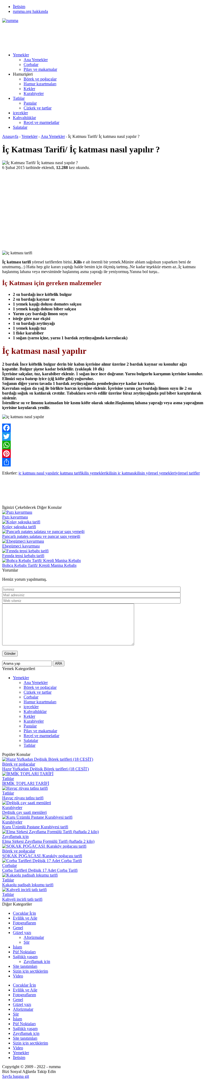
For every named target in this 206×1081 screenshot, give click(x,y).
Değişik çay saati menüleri (24, 812)
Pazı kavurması (15, 517)
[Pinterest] (103, 453)
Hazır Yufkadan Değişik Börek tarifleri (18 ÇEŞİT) (45, 769)
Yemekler (21, 55)
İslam (17, 947)
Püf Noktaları (24, 952)
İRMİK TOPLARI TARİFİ (25, 783)
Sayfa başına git (15, 1076)
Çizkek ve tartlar (38, 108)
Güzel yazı (22, 932)
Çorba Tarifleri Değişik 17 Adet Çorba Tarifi (40, 870)
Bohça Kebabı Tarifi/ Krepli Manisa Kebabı (39, 565)
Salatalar (20, 127)
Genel (18, 927)
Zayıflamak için (15, 836)
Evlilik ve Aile (25, 918)
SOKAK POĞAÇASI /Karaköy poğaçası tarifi (42, 856)
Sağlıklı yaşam (25, 956)
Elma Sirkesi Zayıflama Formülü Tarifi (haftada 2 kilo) (48, 841)
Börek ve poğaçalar (40, 79)
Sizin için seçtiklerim (30, 971)
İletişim (19, 6)
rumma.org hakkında (30, 11)
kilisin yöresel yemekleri (155, 473)
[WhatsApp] (103, 445)
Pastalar (30, 103)
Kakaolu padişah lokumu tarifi (27, 885)
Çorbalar (31, 64)
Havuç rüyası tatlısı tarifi (22, 798)
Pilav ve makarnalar (40, 69)
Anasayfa (10, 136)
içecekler (20, 113)
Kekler (29, 88)
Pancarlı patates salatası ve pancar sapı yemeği (41, 536)
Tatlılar (19, 98)
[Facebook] (103, 428)
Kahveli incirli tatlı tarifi (22, 899)
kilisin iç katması (120, 473)
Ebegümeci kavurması (21, 546)
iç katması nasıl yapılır (37, 473)
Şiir (27, 942)
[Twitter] (103, 436)
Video (18, 976)
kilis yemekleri (94, 473)
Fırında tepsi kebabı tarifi (23, 555)
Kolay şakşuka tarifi (19, 526)
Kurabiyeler (34, 93)
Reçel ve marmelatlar (41, 122)
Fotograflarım (24, 923)
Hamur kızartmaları (40, 84)
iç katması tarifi (69, 473)
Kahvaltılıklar (24, 117)
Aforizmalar (34, 937)
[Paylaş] (103, 462)
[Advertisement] (99, 35)
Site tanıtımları (25, 966)
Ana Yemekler (36, 59)
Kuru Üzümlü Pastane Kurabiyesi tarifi (35, 827)
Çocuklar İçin (24, 913)
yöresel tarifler (188, 473)
